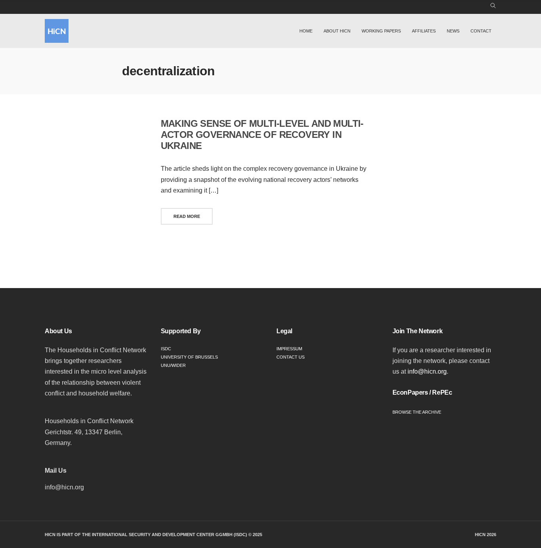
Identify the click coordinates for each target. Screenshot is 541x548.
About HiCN (337, 31)
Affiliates (424, 31)
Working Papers (381, 31)
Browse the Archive (416, 412)
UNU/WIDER (173, 365)
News (453, 31)
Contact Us (290, 357)
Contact (481, 31)
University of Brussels (189, 357)
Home (305, 31)
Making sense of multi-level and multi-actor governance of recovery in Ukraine (262, 134)
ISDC (166, 348)
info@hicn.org (427, 371)
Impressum (289, 348)
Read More (186, 216)
